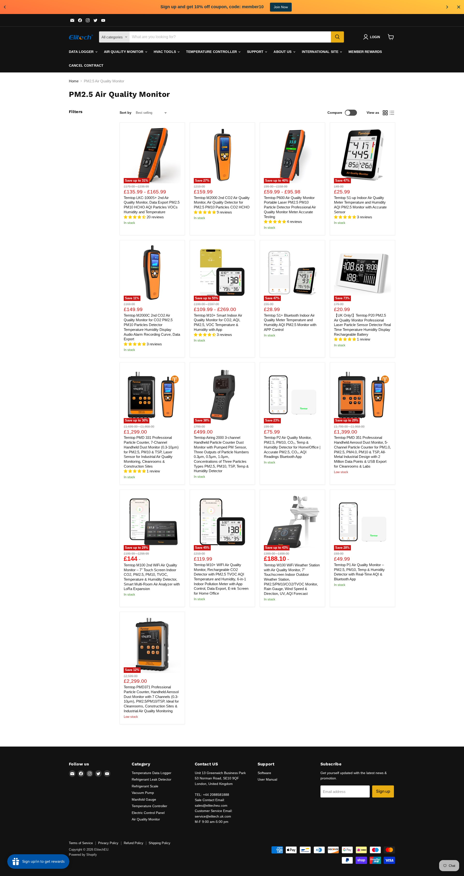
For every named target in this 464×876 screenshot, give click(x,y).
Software (264, 773)
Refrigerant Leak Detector (151, 779)
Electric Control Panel (148, 813)
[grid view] (385, 112)
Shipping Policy (159, 843)
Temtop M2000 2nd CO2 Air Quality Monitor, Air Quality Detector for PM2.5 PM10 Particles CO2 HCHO (222, 202)
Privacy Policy (108, 843)
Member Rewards (365, 52)
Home (74, 81)
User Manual (267, 779)
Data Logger (82, 52)
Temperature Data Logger (151, 773)
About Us (283, 52)
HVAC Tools (165, 52)
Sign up (383, 791)
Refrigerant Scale (145, 786)
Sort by (125, 112)
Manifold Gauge (144, 799)
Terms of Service (81, 843)
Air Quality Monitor (124, 52)
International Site (321, 52)
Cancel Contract (86, 65)
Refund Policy (133, 843)
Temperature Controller (212, 52)
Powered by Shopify (83, 854)
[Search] (337, 37)
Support (255, 52)
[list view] (392, 112)
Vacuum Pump (143, 793)
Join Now (281, 7)
